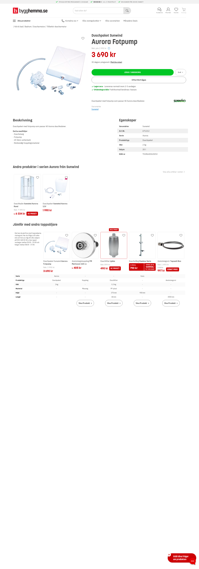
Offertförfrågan (139, 80)
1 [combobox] (179, 72)
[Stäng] (169, 555)
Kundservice (159, 12)
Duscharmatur (39, 26)
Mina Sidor (168, 12)
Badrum (28, 26)
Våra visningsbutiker (90, 21)
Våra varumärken (112, 21)
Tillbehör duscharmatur (56, 26)
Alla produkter (24, 21)
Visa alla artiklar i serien (173, 172)
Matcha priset (116, 62)
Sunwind (95, 109)
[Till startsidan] (30, 10)
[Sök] (127, 10)
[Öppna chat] (192, 561)
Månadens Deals (130, 21)
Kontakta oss (70, 21)
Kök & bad (19, 26)
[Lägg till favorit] (83, 38)
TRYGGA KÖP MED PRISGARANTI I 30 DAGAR (73, 2)
